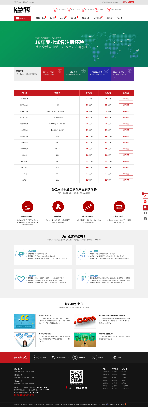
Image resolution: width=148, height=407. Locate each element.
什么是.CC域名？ (45, 315)
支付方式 (114, 374)
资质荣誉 (123, 377)
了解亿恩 (119, 18)
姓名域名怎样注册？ (46, 334)
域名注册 (105, 386)
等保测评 (109, 18)
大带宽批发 (97, 18)
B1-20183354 (102, 404)
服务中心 (114, 388)
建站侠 (120, 357)
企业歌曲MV (124, 386)
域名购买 (43, 357)
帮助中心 (114, 377)
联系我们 (123, 383)
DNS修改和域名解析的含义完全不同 (112, 315)
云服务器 (73, 18)
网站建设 (105, 388)
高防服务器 (85, 18)
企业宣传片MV (125, 388)
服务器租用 (106, 374)
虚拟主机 (82, 357)
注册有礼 (124, 2)
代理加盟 (114, 380)
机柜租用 (105, 377)
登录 (132, 2)
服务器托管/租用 (63, 357)
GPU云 (62, 18)
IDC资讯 (114, 383)
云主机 (100, 357)
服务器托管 (106, 372)
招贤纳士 (123, 380)
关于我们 (123, 372)
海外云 (52, 18)
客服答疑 (114, 372)
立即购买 (126, 99)
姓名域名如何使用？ (106, 334)
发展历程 (123, 374)
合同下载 (114, 386)
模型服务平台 (40, 18)
